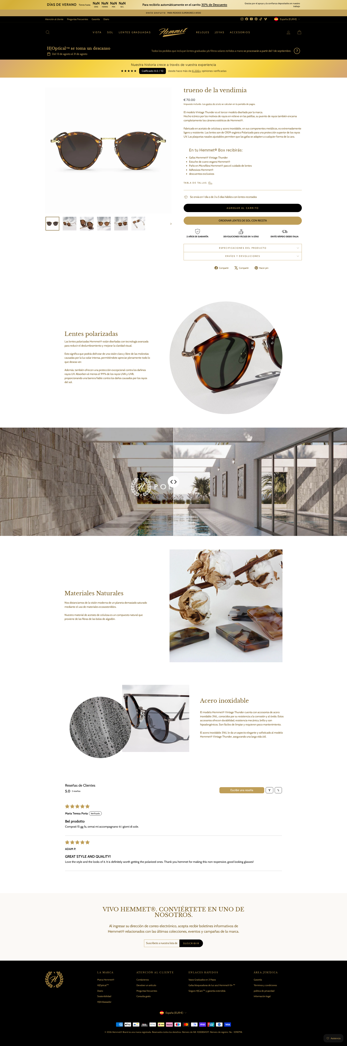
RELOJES (202, 32)
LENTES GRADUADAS (135, 32)
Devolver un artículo (146, 985)
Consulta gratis (143, 996)
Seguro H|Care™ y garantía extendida (207, 990)
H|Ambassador (104, 1001)
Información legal (262, 996)
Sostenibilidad (104, 996)
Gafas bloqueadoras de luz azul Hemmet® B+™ (212, 985)
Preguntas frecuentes (146, 990)
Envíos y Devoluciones (242, 256)
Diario (106, 19)
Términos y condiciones (265, 985)
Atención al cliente (54, 19)
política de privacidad (264, 990)
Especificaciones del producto (243, 248)
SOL (110, 32)
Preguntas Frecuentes (77, 19)
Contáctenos (142, 979)
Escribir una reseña (241, 790)
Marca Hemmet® (105, 979)
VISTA (97, 32)
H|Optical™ (103, 985)
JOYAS (219, 32)
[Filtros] (269, 790)
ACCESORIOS (240, 32)
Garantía (96, 19)
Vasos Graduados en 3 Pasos (202, 979)
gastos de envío (213, 104)
